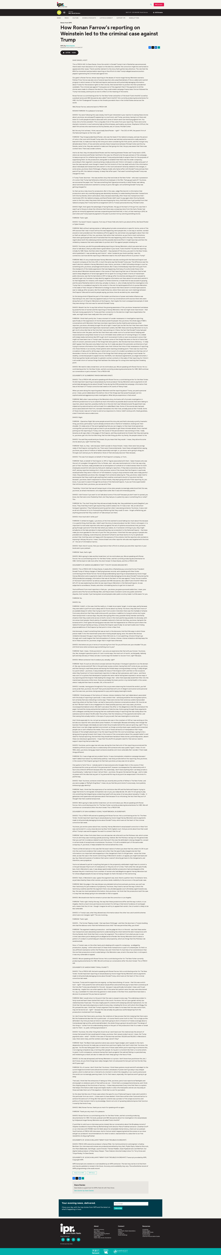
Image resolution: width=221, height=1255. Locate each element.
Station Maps (146, 1231)
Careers (120, 1232)
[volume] (64, 12)
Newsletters (134, 18)
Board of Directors (99, 1232)
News (59, 18)
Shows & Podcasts (89, 18)
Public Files (97, 1236)
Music (67, 18)
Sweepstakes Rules (147, 1232)
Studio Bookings (122, 1235)
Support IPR (121, 18)
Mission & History (99, 1229)
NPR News (92, 1173)
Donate (159, 4)
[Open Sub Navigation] (62, 18)
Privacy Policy (146, 1233)
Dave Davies (70, 46)
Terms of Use (146, 1235)
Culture (76, 18)
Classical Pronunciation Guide (151, 1236)
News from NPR (66, 23)
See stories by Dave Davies (84, 1191)
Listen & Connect (106, 18)
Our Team (97, 1231)
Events (120, 1229)
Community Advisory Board (102, 1233)
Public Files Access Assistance (102, 1238)
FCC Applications (99, 1235)
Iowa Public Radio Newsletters (127, 1231)
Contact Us (121, 1233)
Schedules (145, 1229)
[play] (59, 13)
